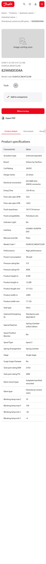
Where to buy (23, 111)
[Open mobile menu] (41, 4)
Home (4, 13)
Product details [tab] (11, 131)
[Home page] (8, 4)
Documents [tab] (28, 131)
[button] (30, 4)
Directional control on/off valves (15, 21)
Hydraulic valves (26, 13)
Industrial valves (8, 17)
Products (13, 13)
